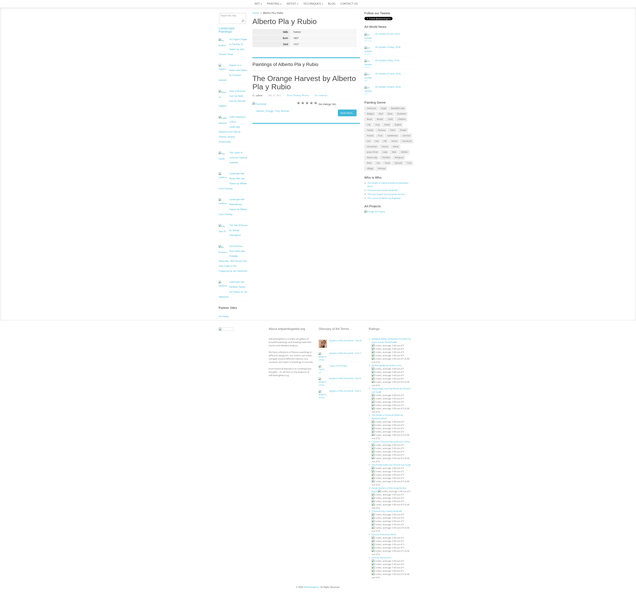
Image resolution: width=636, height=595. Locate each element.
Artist (292, 3)
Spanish (398, 163)
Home (255, 12)
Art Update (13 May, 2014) (387, 47)
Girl (368, 141)
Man (394, 152)
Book (369, 119)
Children (402, 119)
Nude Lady (372, 157)
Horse (394, 141)
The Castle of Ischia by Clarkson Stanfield (238, 157)
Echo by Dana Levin (381, 557)
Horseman (372, 146)
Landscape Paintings (227, 30)
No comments (321, 95)
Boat (390, 113)
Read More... (347, 112)
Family (370, 130)
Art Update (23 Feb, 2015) (387, 33)
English (398, 124)
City (369, 124)
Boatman (401, 113)
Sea (378, 163)
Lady (385, 152)
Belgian (370, 113)
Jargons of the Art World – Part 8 (345, 340)
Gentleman (392, 135)
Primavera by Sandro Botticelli (382, 190)
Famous (381, 130)
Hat (377, 141)
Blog (331, 3)
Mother (404, 152)
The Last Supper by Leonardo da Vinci (386, 194)
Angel (383, 108)
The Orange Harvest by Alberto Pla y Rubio (304, 82)
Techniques (313, 3)
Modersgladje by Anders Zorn (387, 365)
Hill (385, 141)
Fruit (380, 135)
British (380, 119)
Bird (381, 113)
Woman (285, 111)
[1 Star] (298, 103)
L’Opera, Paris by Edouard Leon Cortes (391, 441)
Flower (403, 130)
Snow (387, 163)
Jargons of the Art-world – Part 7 (345, 353)
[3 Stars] (307, 103)
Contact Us (349, 3)
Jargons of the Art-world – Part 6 (345, 378)
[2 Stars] (303, 103)
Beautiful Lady (397, 108)
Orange (269, 111)
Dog (377, 124)
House (385, 146)
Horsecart (407, 141)
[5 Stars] (316, 103)
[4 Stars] (311, 103)
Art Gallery (224, 316)
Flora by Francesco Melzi (384, 534)
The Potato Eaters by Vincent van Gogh (391, 464)
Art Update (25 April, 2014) (387, 73)
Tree (277, 111)
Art (258, 3)
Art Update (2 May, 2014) (387, 60)
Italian (396, 146)
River (369, 163)
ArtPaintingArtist (231, 4)
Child (390, 119)
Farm (392, 130)
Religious (399, 157)
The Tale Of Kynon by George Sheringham (238, 230)
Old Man (386, 157)
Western (305, 95)
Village (370, 168)
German (406, 135)
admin (259, 95)
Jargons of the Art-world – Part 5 (345, 390)
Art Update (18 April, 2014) (387, 86)
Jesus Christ (372, 152)
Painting (274, 3)
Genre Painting (294, 95)
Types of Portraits (338, 365)
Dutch (387, 124)
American (371, 108)
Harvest (260, 111)
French (370, 135)
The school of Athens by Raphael (383, 198)
